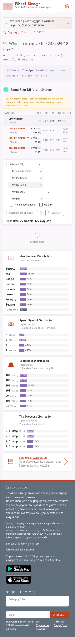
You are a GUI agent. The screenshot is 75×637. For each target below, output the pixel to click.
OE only (48, 204)
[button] (37, 23)
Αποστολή (59, 614)
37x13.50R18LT (19, 148)
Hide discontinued (25, 204)
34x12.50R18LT (19, 128)
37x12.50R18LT (19, 138)
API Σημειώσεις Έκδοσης (43, 625)
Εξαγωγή (56, 212)
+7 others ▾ (12, 309)
